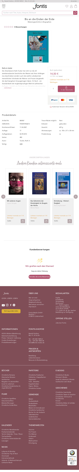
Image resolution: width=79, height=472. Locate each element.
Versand (61, 76)
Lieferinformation (34, 358)
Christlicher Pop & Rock (10, 453)
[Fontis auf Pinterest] (14, 305)
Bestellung (32, 355)
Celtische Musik (7, 462)
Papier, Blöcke (33, 386)
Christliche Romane (8, 375)
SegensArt (32, 379)
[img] (5, 27)
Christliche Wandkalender (10, 429)
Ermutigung (33, 443)
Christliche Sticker (35, 388)
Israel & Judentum (8, 384)
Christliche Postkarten (36, 375)
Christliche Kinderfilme (9, 405)
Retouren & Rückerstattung (38, 360)
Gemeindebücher (35, 419)
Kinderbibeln (33, 403)
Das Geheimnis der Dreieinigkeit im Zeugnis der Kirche (39, 203)
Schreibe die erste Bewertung (39, 277)
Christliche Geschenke (63, 392)
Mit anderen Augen (14, 201)
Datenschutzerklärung (9, 336)
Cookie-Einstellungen (9, 340)
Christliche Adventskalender (11, 438)
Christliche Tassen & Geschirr (66, 394)
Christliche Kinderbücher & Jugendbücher (11, 387)
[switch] (72, 463)
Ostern (31, 438)
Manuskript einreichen (36, 304)
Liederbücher (33, 417)
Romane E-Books (61, 377)
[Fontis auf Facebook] (10, 305)
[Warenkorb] (76, 6)
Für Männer (33, 434)
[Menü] (75, 450)
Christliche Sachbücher (37, 410)
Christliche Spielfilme (9, 398)
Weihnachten (33, 441)
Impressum (32, 306)
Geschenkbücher (61, 405)
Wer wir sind (33, 298)
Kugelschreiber (34, 384)
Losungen (5, 441)
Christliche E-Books (62, 375)
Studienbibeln (33, 401)
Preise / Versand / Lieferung (11, 338)
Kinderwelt (32, 436)
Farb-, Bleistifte (34, 381)
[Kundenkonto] (71, 6)
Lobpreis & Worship (8, 451)
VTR (21, 144)
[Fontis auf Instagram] (7, 305)
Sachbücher (6, 379)
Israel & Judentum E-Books (65, 379)
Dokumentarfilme (7, 401)
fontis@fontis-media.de (36, 342)
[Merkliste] (66, 6)
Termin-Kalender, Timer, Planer (12, 434)
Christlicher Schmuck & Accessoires (64, 397)
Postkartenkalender (8, 432)
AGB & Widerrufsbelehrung (11, 333)
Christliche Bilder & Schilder (65, 403)
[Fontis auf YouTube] (3, 305)
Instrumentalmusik (8, 458)
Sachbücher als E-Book (63, 381)
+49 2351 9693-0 (18, 1)
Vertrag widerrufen (11, 311)
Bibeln (31, 399)
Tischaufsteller (6, 436)
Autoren (31, 429)
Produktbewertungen (9, 342)
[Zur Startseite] (6, 294)
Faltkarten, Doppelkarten (37, 377)
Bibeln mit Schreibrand (37, 408)
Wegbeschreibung (35, 302)
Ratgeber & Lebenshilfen (10, 381)
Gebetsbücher (34, 414)
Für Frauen (32, 432)
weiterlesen (8, 88)
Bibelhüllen (32, 405)
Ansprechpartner (34, 300)
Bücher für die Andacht (37, 412)
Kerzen (58, 401)
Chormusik (5, 456)
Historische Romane (8, 377)
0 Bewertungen (20, 27)
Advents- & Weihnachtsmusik (12, 460)
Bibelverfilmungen (8, 403)
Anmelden (74, 1)
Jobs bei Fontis (61, 323)
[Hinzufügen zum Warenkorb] (23, 221)
